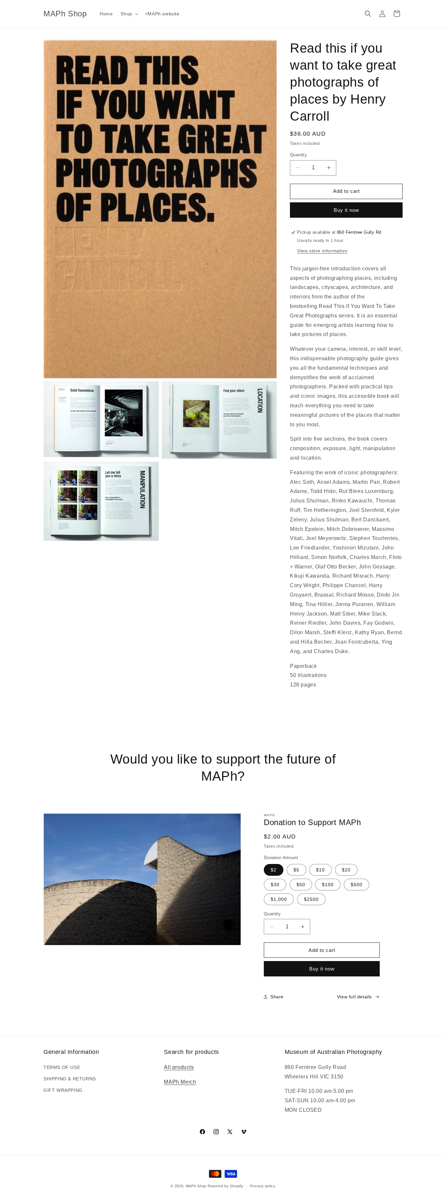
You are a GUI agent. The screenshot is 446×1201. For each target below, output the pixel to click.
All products (179, 1067)
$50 (300, 884)
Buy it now (346, 210)
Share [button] (277, 996)
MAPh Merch (180, 1082)
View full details (354, 996)
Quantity (298, 154)
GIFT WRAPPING (63, 1090)
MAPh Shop (196, 1186)
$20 (346, 869)
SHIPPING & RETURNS (69, 1078)
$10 (320, 869)
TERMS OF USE (61, 1067)
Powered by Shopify (226, 1186)
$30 (275, 884)
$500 (356, 884)
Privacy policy (263, 1186)
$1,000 (279, 899)
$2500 (311, 899)
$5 (296, 869)
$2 (274, 869)
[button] (129, 14)
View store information (322, 250)
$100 (328, 884)
